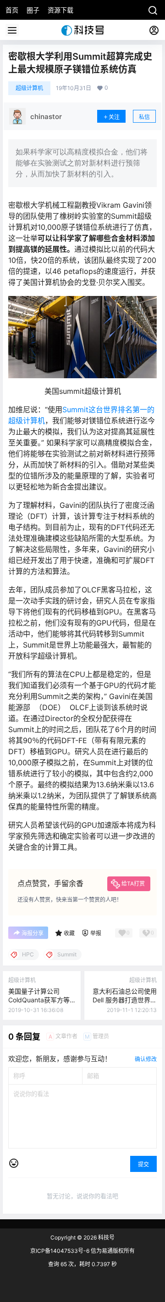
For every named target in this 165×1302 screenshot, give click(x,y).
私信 (144, 117)
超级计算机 (29, 88)
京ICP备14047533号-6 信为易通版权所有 (82, 1250)
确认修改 (146, 1059)
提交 (143, 1164)
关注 (114, 117)
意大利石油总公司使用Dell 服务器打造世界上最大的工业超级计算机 (125, 1000)
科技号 (106, 1237)
